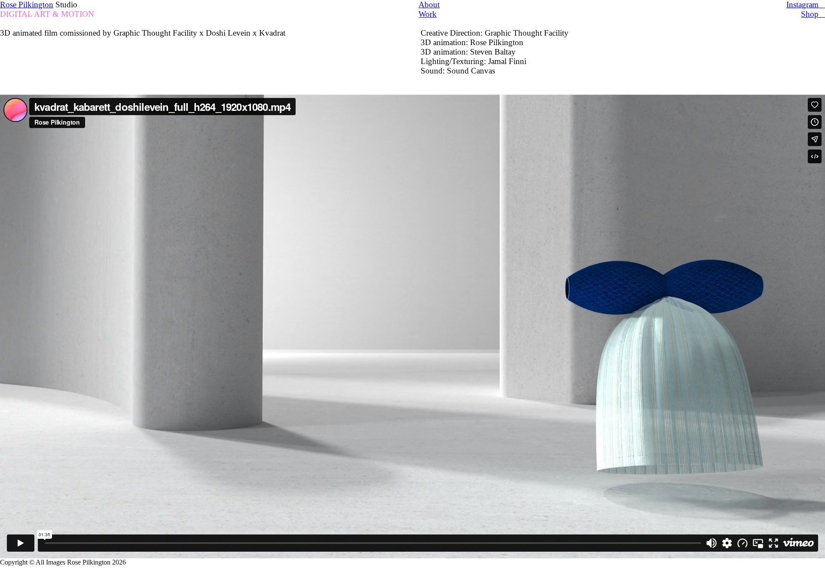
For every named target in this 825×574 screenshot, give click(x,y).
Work (428, 13)
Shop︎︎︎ (813, 13)
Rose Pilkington (26, 4)
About (429, 4)
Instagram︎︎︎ (805, 4)
